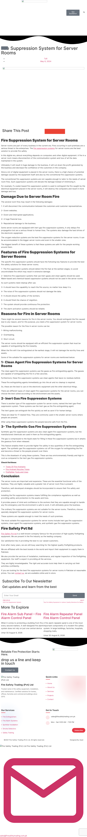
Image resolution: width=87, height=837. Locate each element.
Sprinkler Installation (10, 725)
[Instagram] (9, 702)
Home (49, 683)
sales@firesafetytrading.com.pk (63, 717)
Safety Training (8, 733)
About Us (51, 687)
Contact (50, 699)
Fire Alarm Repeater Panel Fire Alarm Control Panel (63, 616)
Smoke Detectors (9, 729)
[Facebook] (3, 702)
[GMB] (25, 702)
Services (50, 691)
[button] (4, 48)
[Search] (84, 12)
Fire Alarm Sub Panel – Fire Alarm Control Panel (21, 616)
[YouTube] (19, 702)
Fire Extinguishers (9, 717)
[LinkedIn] (14, 702)
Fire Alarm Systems (10, 721)
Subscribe (79, 730)
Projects (50, 695)
